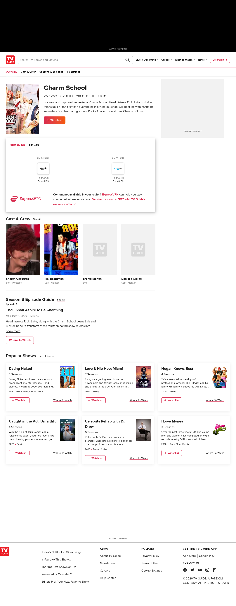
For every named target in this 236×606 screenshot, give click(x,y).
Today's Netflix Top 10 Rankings (61, 552)
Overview (11, 71)
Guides (165, 59)
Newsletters (107, 563)
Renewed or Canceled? (56, 574)
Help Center (108, 578)
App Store (189, 556)
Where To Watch (20, 340)
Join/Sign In (220, 59)
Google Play (206, 556)
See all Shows (47, 356)
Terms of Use (149, 563)
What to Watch (183, 59)
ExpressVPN (110, 194)
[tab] (17, 145)
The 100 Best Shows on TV (58, 567)
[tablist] (80, 145)
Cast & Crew (28, 71)
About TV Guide (110, 556)
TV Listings (73, 71)
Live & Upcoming (146, 59)
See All (37, 219)
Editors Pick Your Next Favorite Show (65, 582)
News (201, 59)
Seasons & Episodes (51, 71)
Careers (105, 570)
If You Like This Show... (56, 559)
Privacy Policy (150, 556)
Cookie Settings (151, 570)
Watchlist (56, 120)
